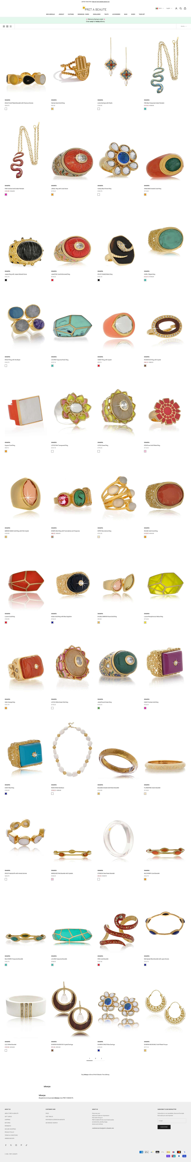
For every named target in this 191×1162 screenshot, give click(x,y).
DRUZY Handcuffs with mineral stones (16, 873)
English (168, 8)
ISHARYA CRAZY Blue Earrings (106, 1044)
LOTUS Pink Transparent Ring (59, 445)
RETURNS (7, 1123)
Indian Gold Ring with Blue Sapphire (61, 616)
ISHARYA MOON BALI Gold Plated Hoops (156, 1044)
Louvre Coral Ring (10, 616)
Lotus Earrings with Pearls (105, 103)
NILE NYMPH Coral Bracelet (151, 873)
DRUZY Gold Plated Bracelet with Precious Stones (19, 103)
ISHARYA (7, 100)
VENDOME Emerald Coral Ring (152, 188)
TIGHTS (106, 14)
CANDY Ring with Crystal (105, 360)
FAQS (47, 1113)
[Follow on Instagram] (16, 1145)
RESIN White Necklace (57, 787)
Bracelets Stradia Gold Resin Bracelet (108, 787)
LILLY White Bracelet (10, 1044)
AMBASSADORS (9, 1138)
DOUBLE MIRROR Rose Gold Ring (107, 616)
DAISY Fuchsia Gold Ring (151, 702)
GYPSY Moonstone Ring (104, 531)
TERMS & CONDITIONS (11, 1135)
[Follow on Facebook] (6, 1145)
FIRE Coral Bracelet (103, 959)
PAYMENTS (8, 1126)
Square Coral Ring (10, 445)
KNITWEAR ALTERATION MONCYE (55, 1119)
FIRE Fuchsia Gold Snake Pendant (14, 188)
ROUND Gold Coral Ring (151, 531)
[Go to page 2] (101, 1058)
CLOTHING (71, 14)
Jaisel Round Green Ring (105, 702)
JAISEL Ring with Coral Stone (59, 188)
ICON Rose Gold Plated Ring (152, 445)
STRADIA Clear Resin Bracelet (106, 873)
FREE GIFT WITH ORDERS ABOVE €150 (100, 1)
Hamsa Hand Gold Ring (58, 103)
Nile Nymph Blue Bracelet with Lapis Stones (156, 959)
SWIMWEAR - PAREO (83, 14)
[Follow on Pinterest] (21, 1145)
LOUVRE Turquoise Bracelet (59, 959)
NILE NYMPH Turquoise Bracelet (14, 959)
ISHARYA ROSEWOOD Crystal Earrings (62, 1044)
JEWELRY (61, 14)
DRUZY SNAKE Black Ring (105, 274)
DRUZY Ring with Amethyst (12, 360)
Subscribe (164, 1127)
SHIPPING (7, 1119)
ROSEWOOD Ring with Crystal (152, 360)
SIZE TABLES (49, 1116)
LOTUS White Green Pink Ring (59, 702)
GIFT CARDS (8, 1116)
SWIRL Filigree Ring (149, 274)
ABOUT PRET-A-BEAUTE (11, 1113)
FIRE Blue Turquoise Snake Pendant (154, 103)
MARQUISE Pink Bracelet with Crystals (62, 873)
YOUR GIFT (142, 14)
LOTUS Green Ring (103, 445)
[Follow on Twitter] (11, 1145)
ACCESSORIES (116, 14)
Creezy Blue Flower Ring (104, 188)
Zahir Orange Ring (10, 702)
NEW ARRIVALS (50, 14)
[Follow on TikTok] (26, 1145)
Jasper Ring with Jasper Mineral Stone (16, 274)
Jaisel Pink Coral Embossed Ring (60, 274)
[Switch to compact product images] (11, 26)
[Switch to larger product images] (4, 26)
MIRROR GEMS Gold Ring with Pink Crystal (17, 531)
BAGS (125, 14)
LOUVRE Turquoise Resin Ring (59, 360)
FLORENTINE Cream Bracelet (152, 787)
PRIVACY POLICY (9, 1132)
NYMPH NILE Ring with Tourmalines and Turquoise (65, 531)
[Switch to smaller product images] (7, 26)
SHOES (133, 14)
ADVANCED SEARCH (52, 1123)
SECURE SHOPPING (10, 1129)
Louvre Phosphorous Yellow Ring (153, 616)
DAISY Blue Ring (9, 787)
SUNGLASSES (96, 14)
